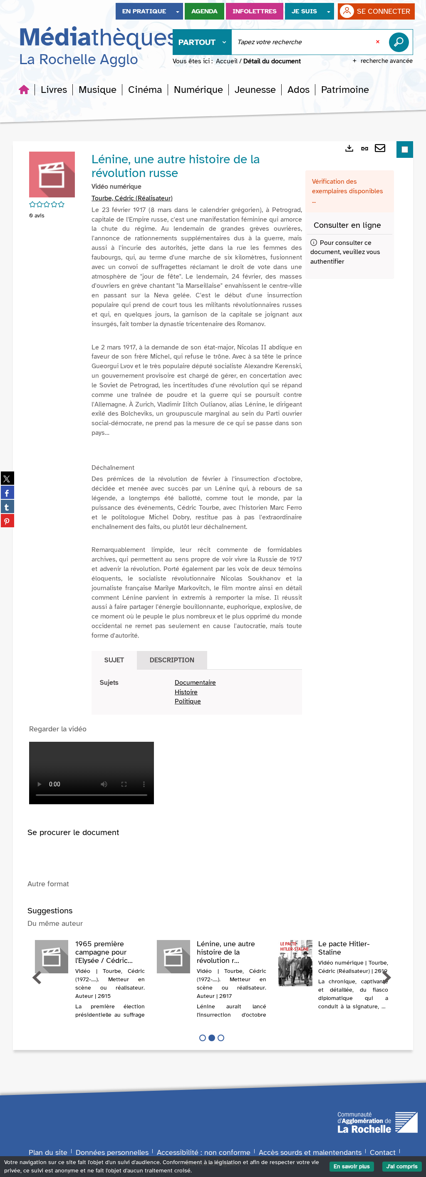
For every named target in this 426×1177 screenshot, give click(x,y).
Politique (188, 701)
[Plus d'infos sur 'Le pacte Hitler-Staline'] (296, 963)
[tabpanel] (197, 692)
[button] (54, 89)
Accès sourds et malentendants (310, 1152)
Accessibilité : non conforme (203, 1152)
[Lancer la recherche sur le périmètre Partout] (401, 42)
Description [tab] (172, 660)
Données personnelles (112, 1152)
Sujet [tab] (114, 660)
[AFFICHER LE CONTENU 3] (221, 1038)
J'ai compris (402, 1166)
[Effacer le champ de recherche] (379, 42)
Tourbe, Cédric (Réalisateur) (132, 198)
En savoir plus (352, 1166)
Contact (383, 1152)
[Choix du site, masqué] (177, 11)
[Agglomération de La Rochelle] (378, 1121)
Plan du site (48, 1152)
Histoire (186, 692)
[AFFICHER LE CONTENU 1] (202, 1038)
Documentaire (195, 682)
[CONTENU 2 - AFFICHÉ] (211, 1038)
